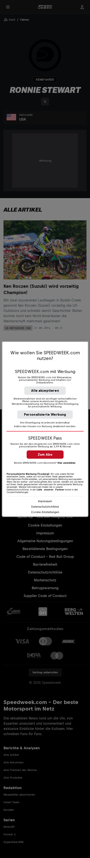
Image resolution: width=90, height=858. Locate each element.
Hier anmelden (66, 463)
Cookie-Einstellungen (45, 512)
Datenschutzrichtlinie (45, 506)
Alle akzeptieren (45, 390)
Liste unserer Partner (50, 489)
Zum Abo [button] (45, 454)
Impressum (45, 501)
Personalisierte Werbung (45, 414)
